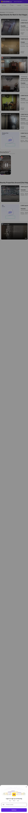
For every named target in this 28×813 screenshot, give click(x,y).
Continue (14, 810)
